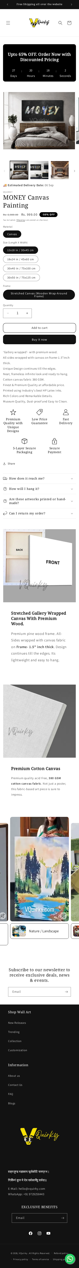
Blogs (11, 1103)
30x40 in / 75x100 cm (21, 268)
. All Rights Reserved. (39, 1253)
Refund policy (61, 1253)
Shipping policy (61, 1259)
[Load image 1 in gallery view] (19, 170)
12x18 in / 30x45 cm (20, 250)
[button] (8, 22)
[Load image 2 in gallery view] (39, 170)
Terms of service (40, 1259)
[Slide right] (74, 171)
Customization (17, 1050)
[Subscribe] (66, 992)
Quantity (8, 305)
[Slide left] (4, 171)
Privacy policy (20, 1259)
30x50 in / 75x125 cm (21, 277)
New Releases (17, 1023)
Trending (14, 1032)
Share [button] (11, 463)
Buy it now (39, 339)
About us (14, 1076)
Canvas (12, 234)
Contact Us (15, 1085)
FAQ (10, 1094)
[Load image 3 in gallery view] (60, 170)
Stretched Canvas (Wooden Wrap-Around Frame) (39, 294)
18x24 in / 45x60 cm (20, 259)
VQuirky (23, 1253)
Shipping (20, 220)
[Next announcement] (71, 4)
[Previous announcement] (7, 4)
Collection (15, 1041)
